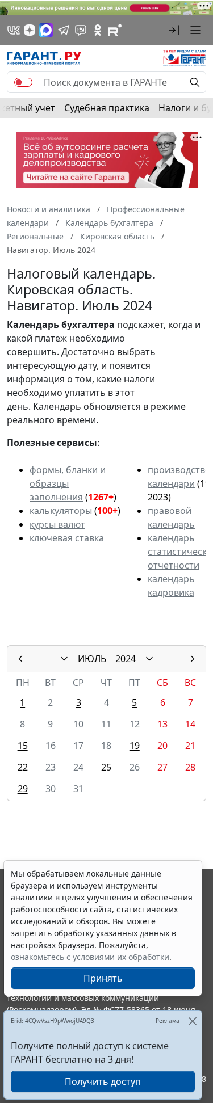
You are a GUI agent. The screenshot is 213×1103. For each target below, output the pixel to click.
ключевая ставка (67, 538)
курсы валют (57, 524)
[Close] (192, 1021)
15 (23, 745)
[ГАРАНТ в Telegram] (63, 30)
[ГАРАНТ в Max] (46, 30)
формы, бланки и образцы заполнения (68, 483)
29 (23, 788)
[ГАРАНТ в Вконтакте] (13, 30)
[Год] (149, 658)
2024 (125, 658)
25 (106, 767)
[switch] (23, 82)
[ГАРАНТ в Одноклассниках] (98, 30)
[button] (174, 30)
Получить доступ (103, 1081)
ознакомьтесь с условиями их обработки (90, 957)
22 (23, 767)
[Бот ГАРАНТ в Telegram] (80, 30)
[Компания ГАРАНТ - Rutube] (115, 30)
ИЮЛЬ (92, 658)
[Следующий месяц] (192, 658)
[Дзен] (29, 30)
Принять (103, 978)
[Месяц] (64, 658)
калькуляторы (61, 510)
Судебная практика (106, 108)
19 (135, 745)
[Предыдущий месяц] (20, 658)
